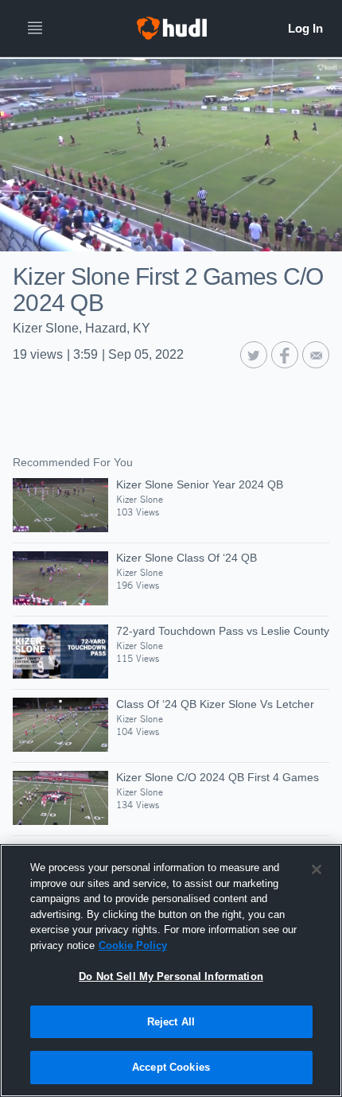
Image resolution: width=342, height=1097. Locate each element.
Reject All (171, 1022)
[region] (171, 970)
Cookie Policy (133, 945)
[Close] (316, 869)
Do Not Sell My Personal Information (171, 976)
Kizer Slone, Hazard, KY (81, 328)
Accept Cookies (171, 1067)
